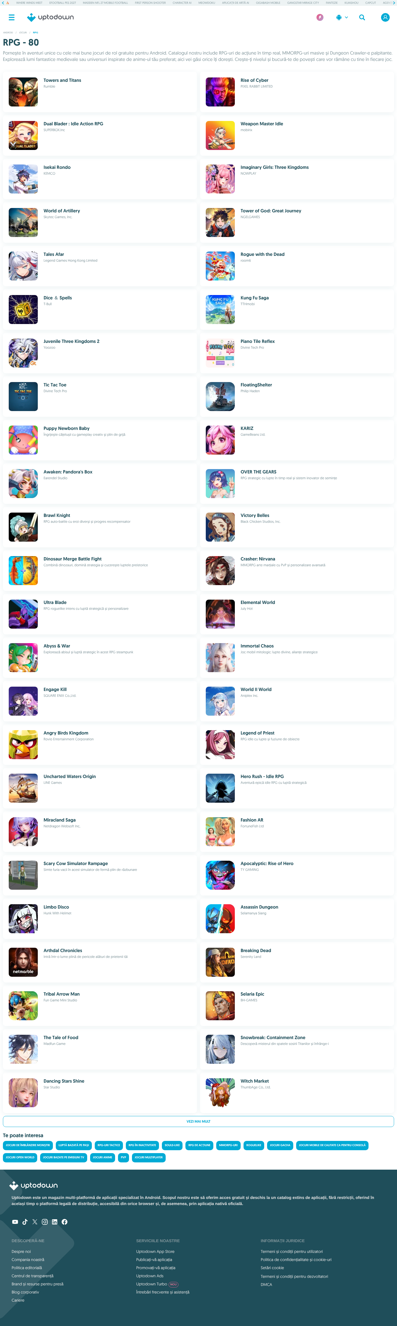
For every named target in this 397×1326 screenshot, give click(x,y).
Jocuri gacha (280, 1145)
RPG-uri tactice (109, 1145)
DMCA (266, 1284)
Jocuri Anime (102, 1157)
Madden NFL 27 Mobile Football (105, 3)
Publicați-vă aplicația (154, 1259)
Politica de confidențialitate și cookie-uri (296, 1259)
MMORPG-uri (228, 1145)
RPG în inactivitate (142, 1145)
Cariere (18, 1300)
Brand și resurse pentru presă (37, 1284)
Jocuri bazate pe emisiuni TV (63, 1157)
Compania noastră (28, 1259)
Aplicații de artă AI (235, 3)
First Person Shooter (150, 3)
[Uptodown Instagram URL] (44, 1222)
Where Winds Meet (29, 3)
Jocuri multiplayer (149, 1157)
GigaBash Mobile (268, 3)
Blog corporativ (25, 1292)
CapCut (370, 3)
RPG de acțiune (199, 1145)
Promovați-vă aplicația (156, 1267)
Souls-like (172, 1145)
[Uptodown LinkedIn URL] (54, 1222)
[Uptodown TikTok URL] (25, 1222)
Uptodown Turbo (156, 1284)
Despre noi (21, 1251)
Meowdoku (207, 3)
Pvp (123, 1157)
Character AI (182, 3)
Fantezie (331, 3)
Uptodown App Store (155, 1251)
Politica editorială (27, 1267)
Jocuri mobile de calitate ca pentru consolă (332, 1145)
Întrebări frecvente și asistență (162, 1292)
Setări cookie (272, 1267)
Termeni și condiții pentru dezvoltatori (294, 1276)
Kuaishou (351, 3)
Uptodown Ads (150, 1275)
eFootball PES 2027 (62, 3)
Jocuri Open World (20, 1157)
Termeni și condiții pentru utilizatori (292, 1251)
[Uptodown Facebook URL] (64, 1222)
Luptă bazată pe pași (74, 1145)
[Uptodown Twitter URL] (34, 1222)
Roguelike (253, 1145)
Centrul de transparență (32, 1275)
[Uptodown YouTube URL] (15, 1222)
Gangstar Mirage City (303, 3)
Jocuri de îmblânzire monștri (28, 1145)
